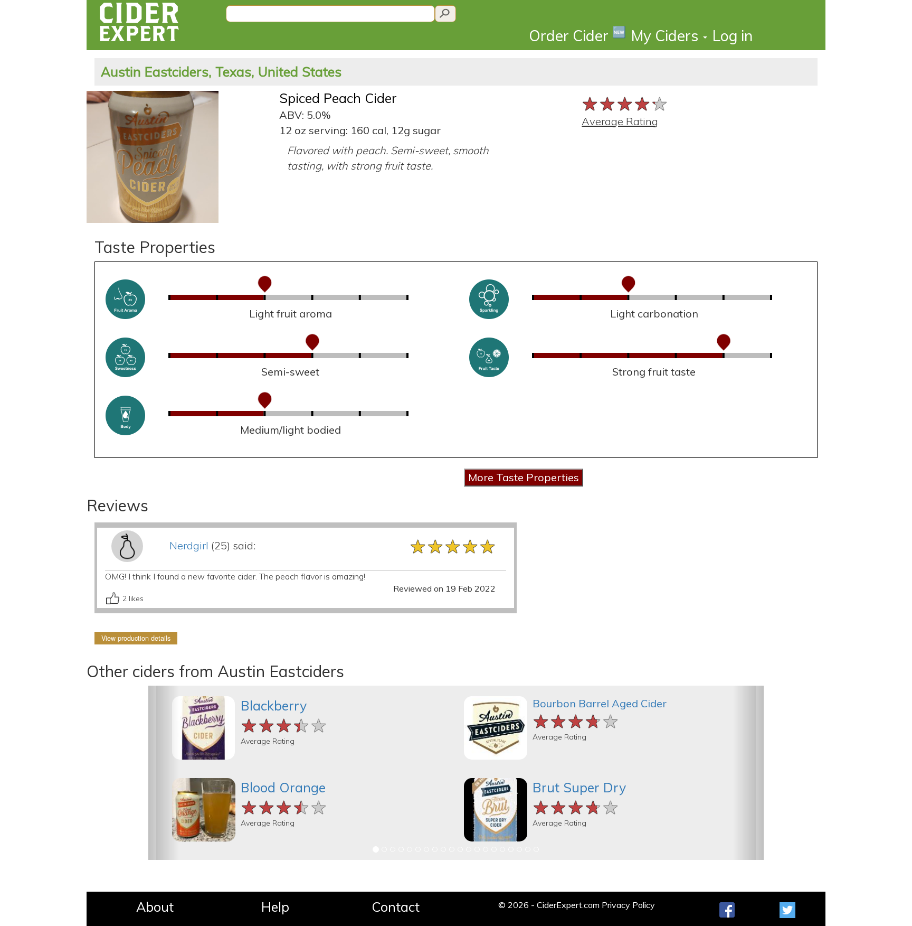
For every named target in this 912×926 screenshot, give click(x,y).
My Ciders (666, 35)
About (155, 907)
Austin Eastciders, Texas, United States (221, 71)
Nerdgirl (188, 545)
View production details (135, 638)
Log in (732, 35)
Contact (396, 907)
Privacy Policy (628, 905)
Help (275, 907)
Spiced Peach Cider (338, 98)
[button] (163, 773)
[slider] (625, 102)
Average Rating (620, 121)
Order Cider (577, 35)
